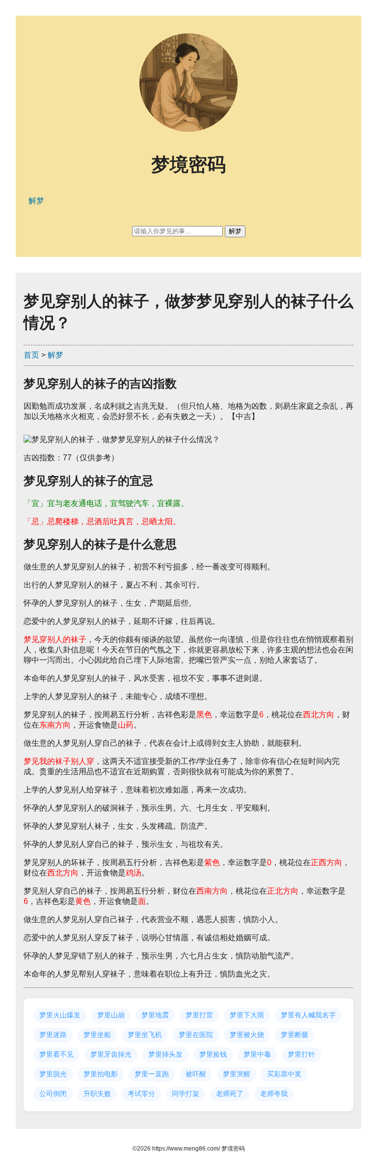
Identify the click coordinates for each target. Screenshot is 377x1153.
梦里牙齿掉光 (111, 1054)
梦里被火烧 (247, 1035)
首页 (31, 355)
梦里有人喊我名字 (308, 1015)
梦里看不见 (56, 1054)
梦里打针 (301, 1054)
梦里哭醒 (236, 1074)
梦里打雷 (199, 1015)
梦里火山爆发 (60, 1015)
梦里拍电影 (100, 1074)
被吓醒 (196, 1074)
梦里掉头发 (165, 1054)
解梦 (55, 355)
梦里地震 (155, 1015)
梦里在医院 (196, 1035)
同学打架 (185, 1093)
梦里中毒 (257, 1054)
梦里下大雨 (247, 1015)
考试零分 (141, 1093)
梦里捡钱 (213, 1054)
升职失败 (97, 1093)
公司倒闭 (53, 1093)
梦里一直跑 (152, 1074)
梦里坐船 (97, 1035)
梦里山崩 (111, 1015)
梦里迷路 (53, 1035)
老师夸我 (274, 1093)
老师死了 (229, 1093)
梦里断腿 (294, 1035)
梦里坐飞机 (145, 1035)
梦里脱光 (53, 1074)
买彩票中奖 (284, 1074)
